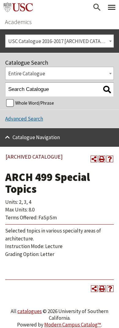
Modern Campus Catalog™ (72, 324)
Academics (18, 22)
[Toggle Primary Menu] (111, 7)
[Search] (107, 89)
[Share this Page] (94, 159)
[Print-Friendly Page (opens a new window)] (102, 159)
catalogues (29, 311)
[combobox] (59, 41)
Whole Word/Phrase (34, 103)
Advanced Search (24, 118)
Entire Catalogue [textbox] (26, 73)
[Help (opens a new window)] (109, 159)
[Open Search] (97, 7)
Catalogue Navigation (36, 137)
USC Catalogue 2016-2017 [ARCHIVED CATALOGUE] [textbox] (61, 41)
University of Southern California (18, 7)
